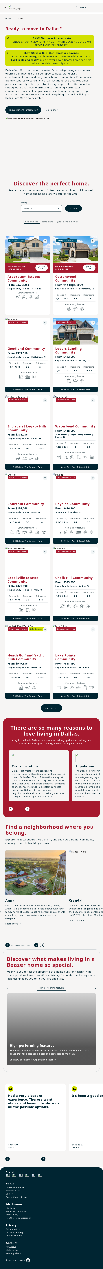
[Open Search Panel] (76, 7)
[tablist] (51, 221)
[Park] (37, 297)
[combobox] (41, 208)
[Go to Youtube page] (33, 1176)
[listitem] (35, 1117)
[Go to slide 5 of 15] (18, 945)
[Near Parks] (27, 377)
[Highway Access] (31, 297)
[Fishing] (59, 532)
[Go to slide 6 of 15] (21, 945)
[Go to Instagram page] (14, 1176)
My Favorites (12, 1250)
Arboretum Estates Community (24, 278)
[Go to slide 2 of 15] (12, 945)
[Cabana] (43, 532)
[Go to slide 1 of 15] (11, 945)
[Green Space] (24, 297)
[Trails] (18, 297)
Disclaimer (52, 109)
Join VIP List (41, 267)
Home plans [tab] (47, 221)
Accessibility (12, 1214)
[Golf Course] (18, 458)
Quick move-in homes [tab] (67, 221)
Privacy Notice (13, 1229)
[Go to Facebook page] (8, 1176)
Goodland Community (26, 348)
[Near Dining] (34, 377)
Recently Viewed (14, 1253)
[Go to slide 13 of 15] (29, 945)
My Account (11, 1247)
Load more (50, 708)
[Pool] (21, 377)
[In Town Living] (91, 457)
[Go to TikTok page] (21, 1176)
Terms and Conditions (17, 1211)
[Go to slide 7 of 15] (22, 945)
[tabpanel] (51, 471)
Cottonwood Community (65, 278)
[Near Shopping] (69, 380)
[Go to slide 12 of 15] (28, 945)
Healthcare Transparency (18, 1218)
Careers (10, 1193)
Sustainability (13, 1190)
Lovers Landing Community (68, 350)
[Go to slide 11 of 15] (27, 945)
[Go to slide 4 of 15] (15, 945)
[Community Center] (81, 606)
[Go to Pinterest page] (40, 1176)
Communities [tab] (31, 221)
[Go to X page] (27, 1176)
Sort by (24, 203)
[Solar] (21, 687)
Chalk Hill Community (74, 577)
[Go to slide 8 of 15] (23, 945)
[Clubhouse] (81, 308)
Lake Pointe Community (65, 657)
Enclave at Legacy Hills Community (27, 428)
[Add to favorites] (45, 241)
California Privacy (14, 1232)
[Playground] (37, 458)
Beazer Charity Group (16, 1197)
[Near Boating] (78, 532)
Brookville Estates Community (23, 579)
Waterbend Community (75, 426)
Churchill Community (26, 504)
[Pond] (65, 457)
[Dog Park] (91, 532)
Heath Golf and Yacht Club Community (26, 657)
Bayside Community (72, 504)
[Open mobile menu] (5, 7)
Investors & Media (15, 1187)
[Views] (72, 687)
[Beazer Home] (15, 7)
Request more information (23, 109)
